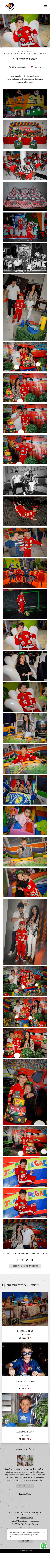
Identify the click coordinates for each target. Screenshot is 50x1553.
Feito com (25, 1551)
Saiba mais (25, 1486)
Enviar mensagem (26, 1518)
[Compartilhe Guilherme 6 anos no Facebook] (17, 1260)
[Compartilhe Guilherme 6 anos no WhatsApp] (22, 1260)
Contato (25, 1541)
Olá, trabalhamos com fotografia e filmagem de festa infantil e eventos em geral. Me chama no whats (25, 1534)
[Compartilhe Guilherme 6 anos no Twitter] (27, 1260)
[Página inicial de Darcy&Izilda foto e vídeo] (10, 7)
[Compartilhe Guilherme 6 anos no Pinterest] (32, 1260)
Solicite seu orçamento (25, 1266)
